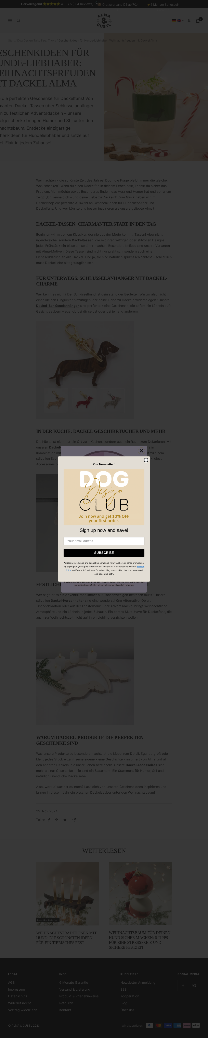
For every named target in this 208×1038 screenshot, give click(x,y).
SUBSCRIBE (104, 553)
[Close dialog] (146, 460)
